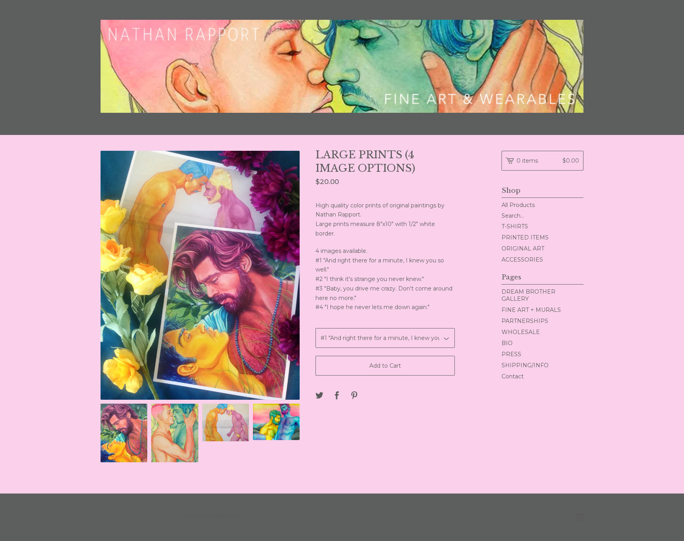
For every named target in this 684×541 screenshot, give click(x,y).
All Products (518, 205)
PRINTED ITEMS (525, 237)
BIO (507, 343)
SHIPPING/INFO (525, 365)
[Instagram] (579, 517)
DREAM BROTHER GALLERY (528, 295)
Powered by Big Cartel (210, 515)
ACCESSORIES (522, 259)
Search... (513, 215)
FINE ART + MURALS (531, 309)
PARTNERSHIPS (525, 321)
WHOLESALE (521, 332)
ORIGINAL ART (523, 248)
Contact (513, 376)
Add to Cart (385, 365)
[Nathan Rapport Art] (342, 66)
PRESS (511, 354)
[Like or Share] (337, 396)
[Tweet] (319, 396)
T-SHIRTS (515, 226)
